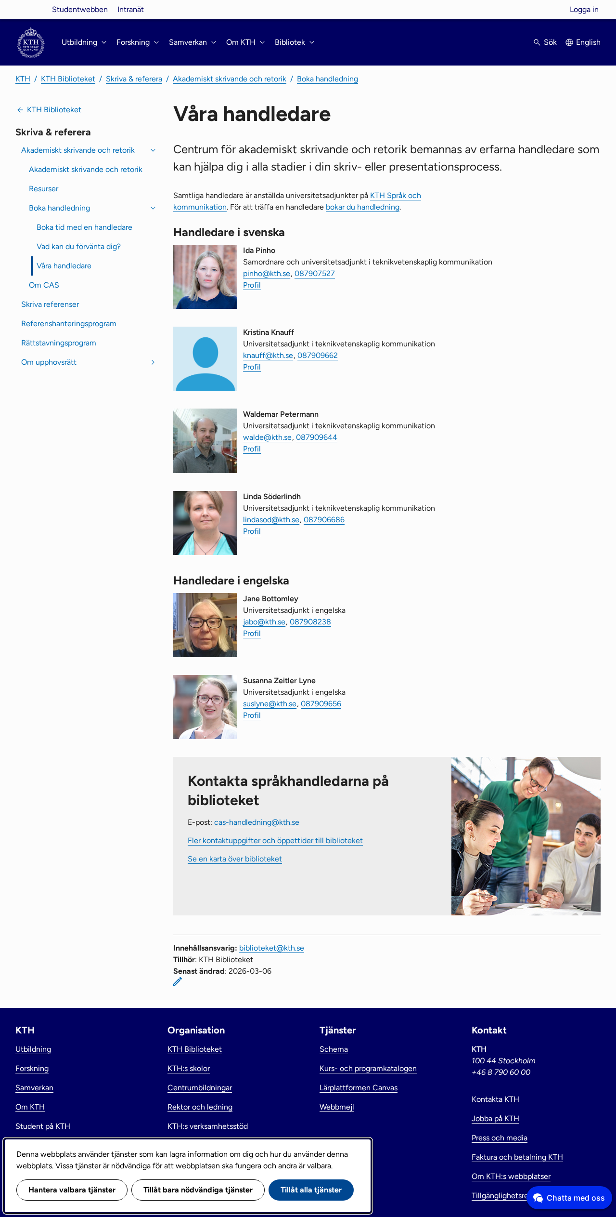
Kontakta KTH (495, 1099)
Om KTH (30, 1106)
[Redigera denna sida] (177, 981)
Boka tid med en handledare (84, 227)
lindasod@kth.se (271, 519)
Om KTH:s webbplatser (511, 1176)
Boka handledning (327, 78)
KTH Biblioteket (68, 78)
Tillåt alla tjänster (311, 1189)
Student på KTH (42, 1126)
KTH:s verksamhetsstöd (207, 1126)
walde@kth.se (267, 437)
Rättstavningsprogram (58, 342)
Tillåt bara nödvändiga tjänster (198, 1189)
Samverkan (34, 1087)
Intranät (130, 9)
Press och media (499, 1137)
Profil (252, 285)
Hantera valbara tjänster (72, 1189)
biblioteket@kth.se (271, 947)
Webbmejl (337, 1106)
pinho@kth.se (266, 273)
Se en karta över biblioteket (235, 858)
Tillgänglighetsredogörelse (517, 1195)
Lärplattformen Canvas (359, 1087)
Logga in (584, 9)
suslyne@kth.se (269, 703)
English (588, 42)
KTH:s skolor (188, 1068)
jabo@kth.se (264, 621)
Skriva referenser (50, 304)
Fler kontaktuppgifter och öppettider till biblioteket (275, 840)
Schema (334, 1049)
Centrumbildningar (199, 1087)
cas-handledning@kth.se (256, 822)
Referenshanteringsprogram (68, 323)
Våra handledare (64, 265)
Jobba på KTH (495, 1118)
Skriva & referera (134, 78)
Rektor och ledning (199, 1106)
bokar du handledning (362, 207)
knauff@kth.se (268, 355)
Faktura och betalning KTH (517, 1157)
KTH (22, 78)
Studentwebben (80, 9)
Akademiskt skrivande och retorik (229, 78)
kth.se (31, 9)
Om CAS (44, 285)
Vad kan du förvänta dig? (79, 246)
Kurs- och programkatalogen (368, 1068)
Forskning (32, 1068)
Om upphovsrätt (49, 362)
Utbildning (33, 1049)
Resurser (43, 188)
